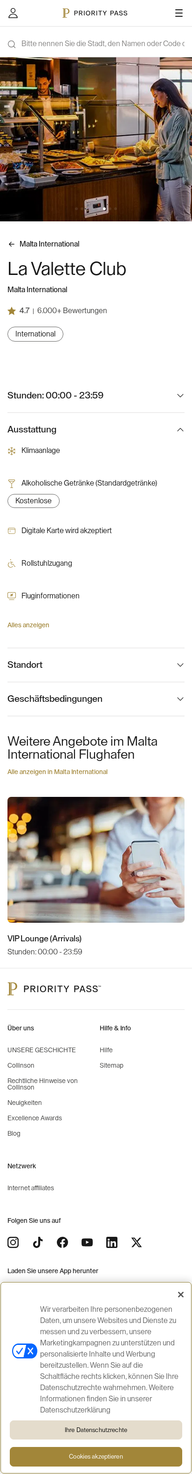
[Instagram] (13, 1242)
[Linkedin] (111, 1242)
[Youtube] (87, 1242)
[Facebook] (62, 1242)
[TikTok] (37, 1242)
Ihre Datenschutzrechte (96, 1430)
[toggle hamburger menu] (179, 13)
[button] (76, 208)
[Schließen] (181, 1294)
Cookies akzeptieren (96, 1456)
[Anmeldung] (13, 13)
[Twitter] (136, 1242)
